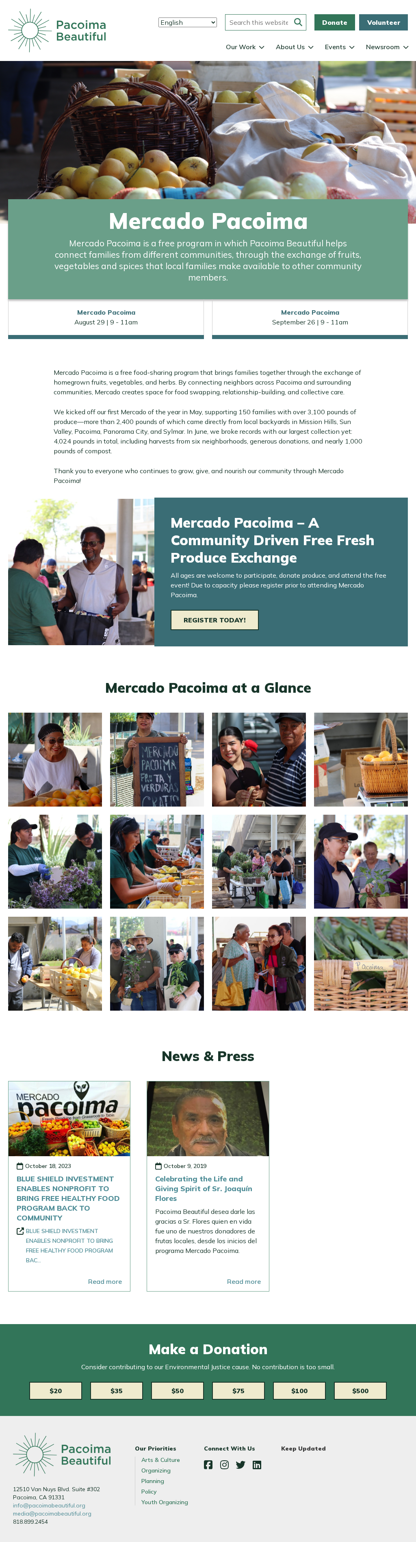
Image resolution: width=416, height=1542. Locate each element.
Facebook (208, 1465)
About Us (290, 47)
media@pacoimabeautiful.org (52, 1513)
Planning (152, 1481)
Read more (105, 1281)
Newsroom (383, 47)
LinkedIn (257, 1465)
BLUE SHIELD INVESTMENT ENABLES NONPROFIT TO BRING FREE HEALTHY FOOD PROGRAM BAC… (69, 1245)
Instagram (224, 1465)
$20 (56, 1391)
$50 (177, 1391)
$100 (299, 1391)
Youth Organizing (164, 1502)
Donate (334, 22)
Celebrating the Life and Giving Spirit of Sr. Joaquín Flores (203, 1188)
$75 (238, 1391)
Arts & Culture (160, 1460)
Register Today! (215, 620)
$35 (116, 1391)
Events (335, 47)
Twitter (240, 1465)
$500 (360, 1391)
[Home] (57, 30)
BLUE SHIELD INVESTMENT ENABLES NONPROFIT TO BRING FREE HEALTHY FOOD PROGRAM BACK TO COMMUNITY (68, 1198)
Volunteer (383, 22)
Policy (149, 1491)
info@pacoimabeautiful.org (49, 1505)
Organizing (156, 1470)
